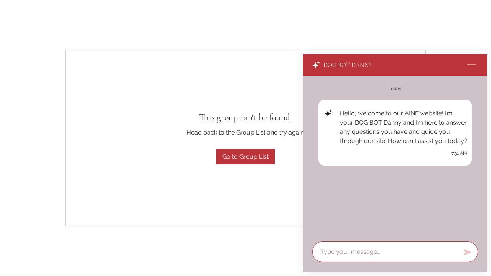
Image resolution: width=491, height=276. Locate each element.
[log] (395, 156)
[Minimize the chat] (471, 65)
